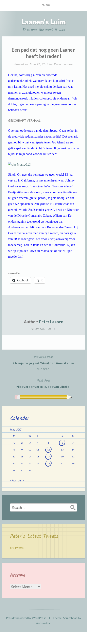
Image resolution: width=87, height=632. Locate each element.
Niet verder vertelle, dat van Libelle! (43, 383)
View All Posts (43, 328)
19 (48, 456)
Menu (46, 5)
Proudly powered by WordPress (26, 618)
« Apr (13, 480)
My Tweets (16, 547)
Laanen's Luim (43, 21)
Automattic (43, 623)
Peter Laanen (63, 64)
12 (48, 449)
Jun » (21, 480)
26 (48, 463)
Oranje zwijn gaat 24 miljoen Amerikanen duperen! (43, 362)
